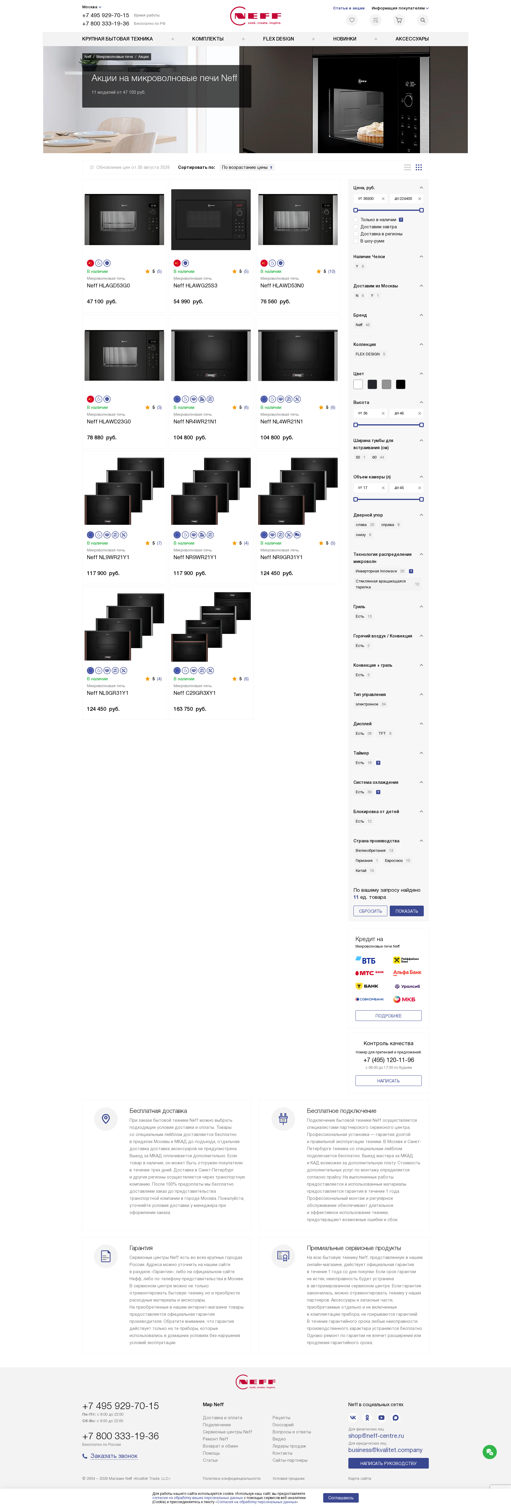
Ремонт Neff (215, 1439)
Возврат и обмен (220, 1446)
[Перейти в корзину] (399, 20)
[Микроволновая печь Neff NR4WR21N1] (211, 354)
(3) (159, 407)
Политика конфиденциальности (232, 1478)
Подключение (217, 1424)
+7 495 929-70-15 (105, 15)
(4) (246, 543)
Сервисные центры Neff (227, 1432)
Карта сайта (359, 1478)
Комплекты (208, 38)
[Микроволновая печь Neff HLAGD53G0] (124, 219)
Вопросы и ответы (292, 1432)
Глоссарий (283, 1424)
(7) (159, 543)
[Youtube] (381, 1417)
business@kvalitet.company (385, 1450)
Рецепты (281, 1417)
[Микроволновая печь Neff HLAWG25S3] (211, 219)
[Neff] (255, 16)
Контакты (282, 1453)
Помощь (211, 1453)
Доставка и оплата (222, 1417)
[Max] (395, 1417)
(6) (246, 407)
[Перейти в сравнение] (375, 20)
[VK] (353, 1417)
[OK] (367, 1417)
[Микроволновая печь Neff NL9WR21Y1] (124, 490)
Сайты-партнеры (290, 1460)
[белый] (358, 384)
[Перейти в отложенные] (352, 20)
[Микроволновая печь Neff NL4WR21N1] (298, 354)
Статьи (210, 1460)
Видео (279, 1439)
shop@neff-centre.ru (376, 1435)
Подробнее (389, 1016)
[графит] (372, 384)
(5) (159, 271)
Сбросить (370, 911)
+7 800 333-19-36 (105, 23)
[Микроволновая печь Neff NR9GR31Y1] (298, 490)
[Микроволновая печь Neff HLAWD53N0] (298, 219)
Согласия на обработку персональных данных (256, 1502)
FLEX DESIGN (278, 38)
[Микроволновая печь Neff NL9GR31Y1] (124, 626)
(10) (331, 271)
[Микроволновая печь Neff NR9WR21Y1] (211, 490)
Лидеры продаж (289, 1446)
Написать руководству (388, 1463)
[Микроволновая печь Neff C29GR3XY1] (211, 626)
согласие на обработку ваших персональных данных (197, 1498)
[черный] (400, 384)
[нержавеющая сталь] (386, 384)
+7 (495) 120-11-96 (388, 1060)
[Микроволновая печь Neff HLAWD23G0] (124, 354)
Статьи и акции (349, 8)
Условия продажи (289, 1478)
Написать (388, 1081)
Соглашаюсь (341, 1497)
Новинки (344, 38)
